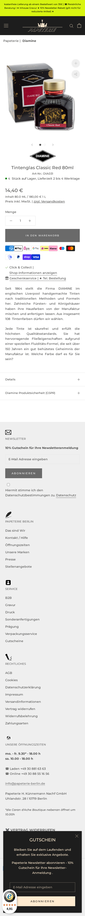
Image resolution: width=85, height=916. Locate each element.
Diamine (29, 41)
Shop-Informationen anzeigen (33, 273)
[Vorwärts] (53, 145)
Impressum (14, 694)
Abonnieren (43, 901)
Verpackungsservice (21, 634)
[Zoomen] (76, 63)
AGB (8, 673)
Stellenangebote (18, 567)
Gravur (10, 605)
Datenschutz (66, 495)
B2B (8, 598)
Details (10, 379)
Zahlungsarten (16, 723)
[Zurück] (32, 145)
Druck (10, 612)
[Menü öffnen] (6, 25)
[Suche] (71, 25)
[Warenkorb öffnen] (79, 25)
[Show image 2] (45, 145)
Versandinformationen (23, 702)
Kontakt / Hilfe (16, 538)
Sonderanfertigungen (22, 619)
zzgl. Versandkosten (49, 201)
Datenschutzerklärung (23, 687)
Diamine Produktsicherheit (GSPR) (30, 393)
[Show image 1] (40, 145)
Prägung (12, 627)
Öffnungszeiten (17, 545)
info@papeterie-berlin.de (25, 783)
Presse (10, 559)
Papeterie (11, 41)
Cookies (11, 680)
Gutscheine (14, 641)
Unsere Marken (17, 552)
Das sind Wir (15, 531)
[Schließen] (76, 836)
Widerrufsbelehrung (21, 716)
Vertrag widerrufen (20, 709)
